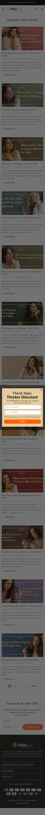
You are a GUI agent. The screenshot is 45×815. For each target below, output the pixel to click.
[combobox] (6, 412)
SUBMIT (23, 421)
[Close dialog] (41, 390)
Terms (38, 417)
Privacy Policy (34, 417)
